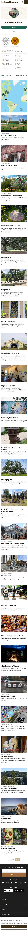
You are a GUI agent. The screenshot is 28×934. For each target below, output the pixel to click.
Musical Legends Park (8, 606)
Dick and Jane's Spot (8, 849)
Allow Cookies (14, 926)
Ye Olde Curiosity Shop (9, 756)
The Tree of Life (6, 258)
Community (6, 914)
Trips (3, 909)
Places (4, 899)
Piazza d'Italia (6, 575)
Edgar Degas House (8, 386)
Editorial (5, 904)
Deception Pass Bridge (9, 788)
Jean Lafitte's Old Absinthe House (12, 543)
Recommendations (19, 75)
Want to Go (9, 75)
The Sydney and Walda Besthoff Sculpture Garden (12, 510)
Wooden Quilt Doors (8, 322)
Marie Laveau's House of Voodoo (13, 636)
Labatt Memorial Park (8, 135)
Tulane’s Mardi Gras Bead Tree (11, 196)
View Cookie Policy (22, 923)
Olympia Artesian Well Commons (12, 726)
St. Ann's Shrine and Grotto (10, 354)
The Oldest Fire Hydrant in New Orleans (11, 448)
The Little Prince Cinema (9, 165)
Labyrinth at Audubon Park (10, 226)
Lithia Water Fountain (8, 696)
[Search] (22, 2)
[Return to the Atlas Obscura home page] (9, 2)
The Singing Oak (6, 480)
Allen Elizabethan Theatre (10, 666)
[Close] (26, 918)
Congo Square (6, 290)
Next (17, 859)
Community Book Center (9, 418)
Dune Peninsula (6, 818)
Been (2, 75)
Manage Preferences (14, 931)
